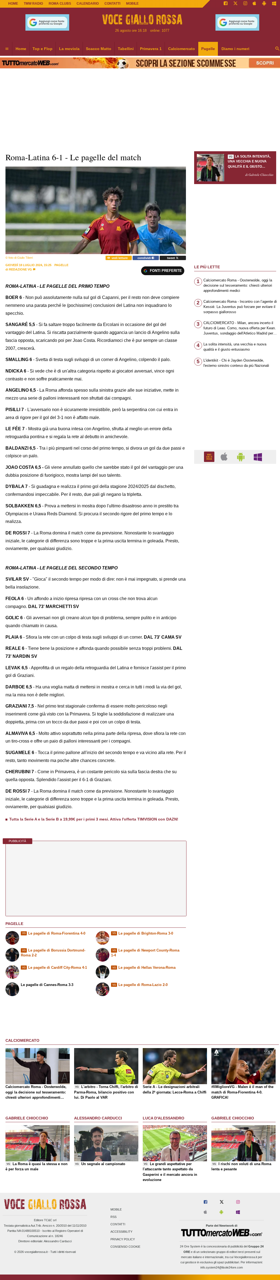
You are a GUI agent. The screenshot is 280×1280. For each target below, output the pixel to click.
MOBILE (132, 3)
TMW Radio (33, 3)
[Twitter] (235, 4)
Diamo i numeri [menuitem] (235, 48)
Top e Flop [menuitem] (42, 48)
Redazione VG (20, 269)
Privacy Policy (122, 1239)
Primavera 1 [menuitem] (151, 48)
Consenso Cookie (125, 1246)
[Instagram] (245, 4)
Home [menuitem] (21, 48)
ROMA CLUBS (60, 3)
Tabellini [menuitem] (126, 48)
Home (13, 3)
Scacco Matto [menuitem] (98, 48)
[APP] (210, 457)
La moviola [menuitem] (69, 48)
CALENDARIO (88, 3)
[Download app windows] (274, 4)
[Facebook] (225, 4)
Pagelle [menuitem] (208, 48)
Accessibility (121, 1232)
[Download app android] (264, 4)
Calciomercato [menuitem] (181, 48)
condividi (145, 258)
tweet (171, 258)
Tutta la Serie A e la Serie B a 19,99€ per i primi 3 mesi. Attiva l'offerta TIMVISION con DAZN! (93, 819)
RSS (113, 1217)
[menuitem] (7, 49)
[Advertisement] (235, 680)
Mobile (116, 1209)
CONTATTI (112, 3)
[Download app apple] (254, 4)
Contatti (117, 1224)
